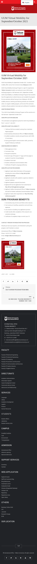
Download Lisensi (6, 483)
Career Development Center (8, 383)
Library (3, 399)
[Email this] (27, 281)
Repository (4, 492)
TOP (18, 546)
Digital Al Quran (5, 477)
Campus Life (4, 490)
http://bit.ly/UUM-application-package (14, 187)
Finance (3, 406)
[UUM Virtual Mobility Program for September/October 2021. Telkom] (18, 8)
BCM (2, 516)
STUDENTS (6, 414)
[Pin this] (22, 281)
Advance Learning (6, 452)
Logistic (3, 404)
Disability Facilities (6, 433)
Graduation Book (5, 486)
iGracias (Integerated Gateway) (9, 488)
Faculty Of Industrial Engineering (9, 357)
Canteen (3, 467)
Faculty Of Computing (7, 359)
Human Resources (6, 409)
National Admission (6, 454)
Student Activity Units (7, 423)
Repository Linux (5, 495)
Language (4, 397)
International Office (6, 450)
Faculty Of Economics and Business (10, 361)
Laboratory (4, 421)
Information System (6, 380)
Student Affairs (5, 419)
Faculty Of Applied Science (8, 368)
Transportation (5, 440)
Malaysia (25, 85)
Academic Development (7, 402)
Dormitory (4, 464)
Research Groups (5, 514)
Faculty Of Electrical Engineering (9, 355)
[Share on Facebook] (3, 281)
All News (12, 274)
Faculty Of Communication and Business (12, 364)
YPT (2, 509)
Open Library (4, 497)
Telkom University (6, 90)
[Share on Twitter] (8, 281)
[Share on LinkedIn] (13, 281)
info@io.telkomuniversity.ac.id (12, 235)
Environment (4, 438)
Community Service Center (8, 385)
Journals (3, 512)
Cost (2, 435)
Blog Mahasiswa (5, 481)
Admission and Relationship (8, 387)
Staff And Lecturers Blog (7, 479)
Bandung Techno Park (7, 507)
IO (2, 238)
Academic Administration (8, 378)
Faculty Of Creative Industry (8, 366)
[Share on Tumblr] (17, 281)
